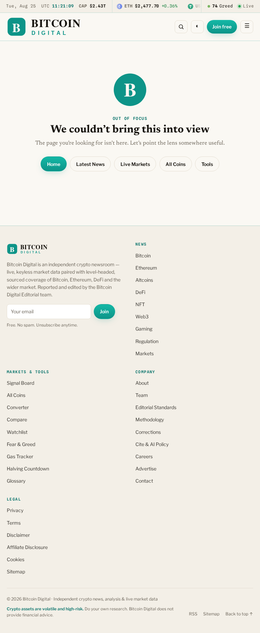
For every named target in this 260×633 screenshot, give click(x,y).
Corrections (148, 432)
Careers (144, 456)
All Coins (176, 164)
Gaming (143, 329)
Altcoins (144, 280)
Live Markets (135, 164)
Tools (207, 164)
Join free (222, 26)
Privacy (15, 510)
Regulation (146, 341)
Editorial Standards (155, 407)
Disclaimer (18, 535)
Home (53, 164)
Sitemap (16, 571)
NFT (140, 304)
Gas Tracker (20, 456)
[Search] (181, 26)
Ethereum (146, 268)
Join (104, 311)
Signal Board (20, 383)
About (142, 383)
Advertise (145, 468)
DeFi (140, 292)
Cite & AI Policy (152, 444)
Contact (144, 481)
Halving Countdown (28, 468)
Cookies (15, 559)
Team (141, 395)
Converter (18, 407)
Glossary (16, 481)
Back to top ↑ (239, 613)
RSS (193, 613)
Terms (14, 523)
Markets (144, 353)
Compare (17, 419)
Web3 (142, 316)
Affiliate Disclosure (27, 547)
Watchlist (17, 432)
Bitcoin (143, 255)
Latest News (90, 164)
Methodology (149, 419)
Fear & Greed (21, 444)
